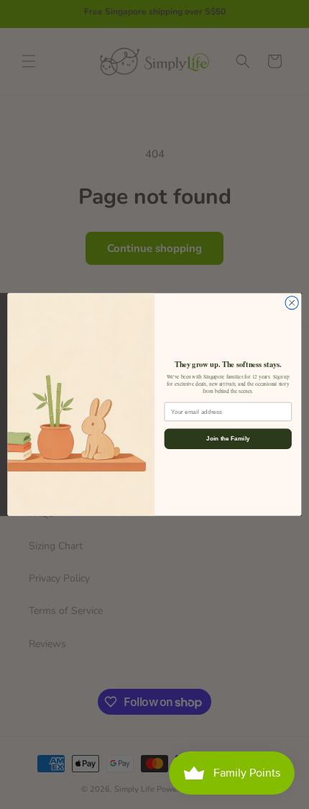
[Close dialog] (291, 303)
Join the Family (227, 438)
